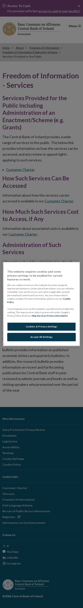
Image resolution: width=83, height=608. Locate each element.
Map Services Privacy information (50, 316)
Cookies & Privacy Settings (41, 326)
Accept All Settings (41, 337)
